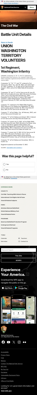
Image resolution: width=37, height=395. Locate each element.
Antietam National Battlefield (10, 208)
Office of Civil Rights (7, 381)
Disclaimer (4, 372)
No (7, 170)
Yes (7, 164)
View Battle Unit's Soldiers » (14, 147)
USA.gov (3, 378)
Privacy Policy (5, 355)
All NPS (18, 260)
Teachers (24, 238)
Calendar (4, 238)
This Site (18, 256)
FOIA (2, 358)
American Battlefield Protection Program (14, 222)
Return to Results (7, 42)
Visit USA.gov (6, 391)
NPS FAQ (4, 366)
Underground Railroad (8, 225)
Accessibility (5, 352)
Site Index (4, 241)
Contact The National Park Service (12, 363)
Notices (3, 361)
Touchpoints (14, 178)
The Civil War (9, 25)
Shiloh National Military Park (10, 211)
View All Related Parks (8, 214)
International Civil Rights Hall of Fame (13, 197)
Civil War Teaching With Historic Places (13, 194)
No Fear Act (4, 369)
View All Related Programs (9, 228)
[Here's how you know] (18, 2)
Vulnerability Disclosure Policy (10, 375)
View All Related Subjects (9, 200)
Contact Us (24, 241)
